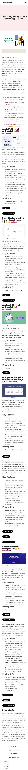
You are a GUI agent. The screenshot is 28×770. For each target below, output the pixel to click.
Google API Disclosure (6, 763)
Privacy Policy (6, 761)
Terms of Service (6, 766)
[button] (25, 2)
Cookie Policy (6, 768)
